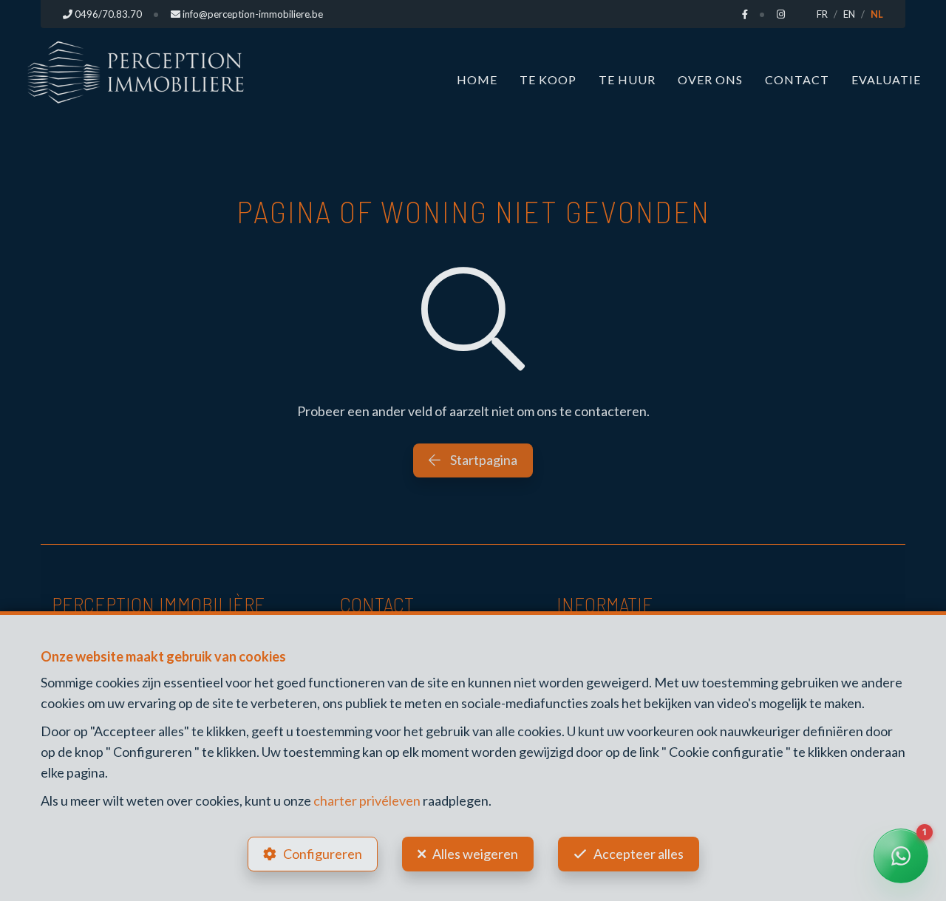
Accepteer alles (638, 854)
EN (849, 14)
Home (477, 79)
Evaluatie (886, 79)
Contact (797, 79)
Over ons (710, 79)
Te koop (548, 79)
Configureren (322, 854)
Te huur (627, 79)
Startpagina (482, 460)
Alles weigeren (475, 854)
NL (877, 14)
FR (822, 14)
